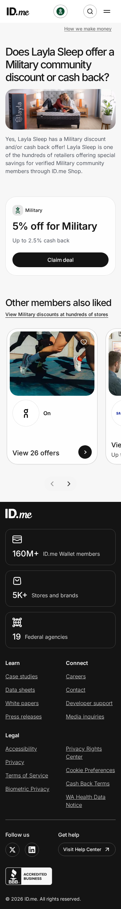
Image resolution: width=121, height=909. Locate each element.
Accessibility (21, 748)
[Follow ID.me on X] (12, 850)
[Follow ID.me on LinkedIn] (32, 850)
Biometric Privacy (27, 788)
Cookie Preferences (90, 770)
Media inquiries (85, 716)
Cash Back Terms (88, 783)
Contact (75, 689)
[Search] (90, 11)
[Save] (83, 342)
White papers (22, 703)
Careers (76, 676)
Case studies (21, 676)
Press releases (23, 716)
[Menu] (106, 11)
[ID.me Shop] (22, 11)
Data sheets (20, 689)
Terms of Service (26, 775)
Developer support (89, 703)
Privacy (14, 762)
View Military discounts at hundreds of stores (56, 314)
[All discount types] (60, 11)
